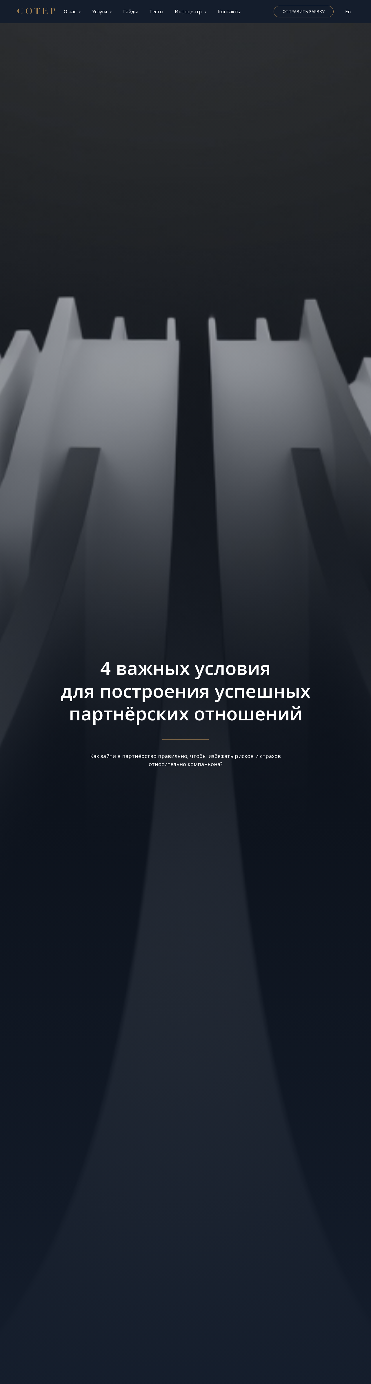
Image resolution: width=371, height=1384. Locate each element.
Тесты (156, 11)
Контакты (229, 11)
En (348, 11)
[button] (304, 11)
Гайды (130, 11)
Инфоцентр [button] (189, 11)
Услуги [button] (100, 11)
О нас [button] (70, 11)
